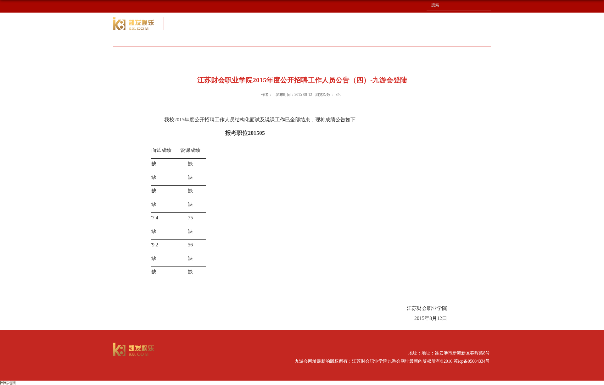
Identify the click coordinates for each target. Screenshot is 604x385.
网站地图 (8, 382)
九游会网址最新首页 (158, 55)
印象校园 (437, 55)
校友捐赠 (385, 55)
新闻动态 (281, 55)
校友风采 (333, 55)
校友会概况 (226, 55)
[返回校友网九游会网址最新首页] (133, 344)
